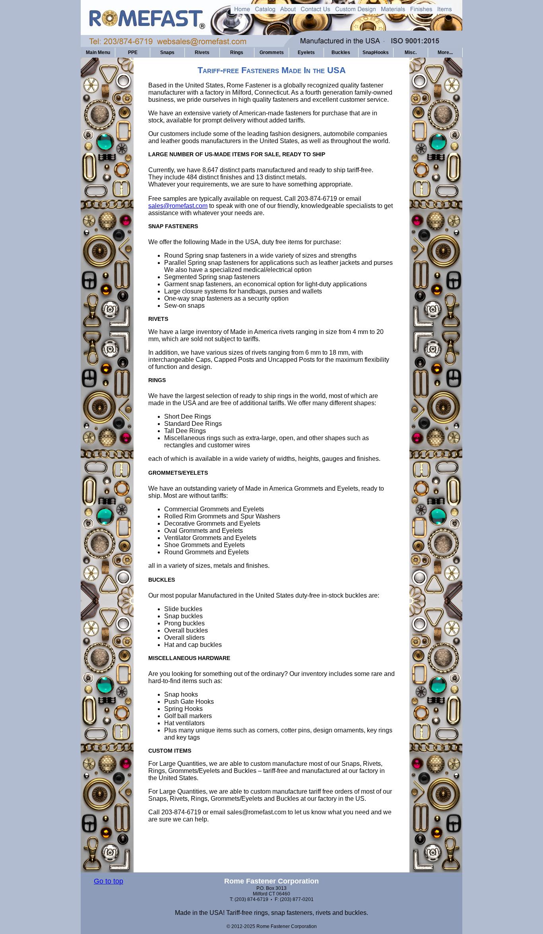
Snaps (167, 52)
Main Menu (98, 52)
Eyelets (306, 52)
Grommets (272, 52)
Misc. (411, 52)
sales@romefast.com (178, 205)
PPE (133, 52)
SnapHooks (376, 52)
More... (445, 52)
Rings (236, 52)
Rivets (202, 52)
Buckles (341, 52)
